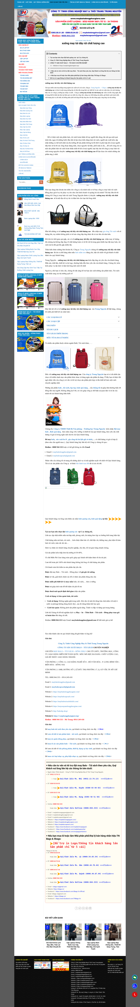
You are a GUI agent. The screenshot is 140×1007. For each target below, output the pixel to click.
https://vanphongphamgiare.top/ (66, 716)
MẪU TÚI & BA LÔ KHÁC (58, 338)
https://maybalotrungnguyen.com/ (65, 820)
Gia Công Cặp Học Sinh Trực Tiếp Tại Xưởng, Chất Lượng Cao (29, 269)
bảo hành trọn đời (82, 463)
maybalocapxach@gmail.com (64, 456)
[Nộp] (41, 182)
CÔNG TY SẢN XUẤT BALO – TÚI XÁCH (75, 647)
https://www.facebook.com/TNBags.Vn (68, 898)
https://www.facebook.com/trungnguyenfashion (71, 831)
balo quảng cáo (84, 519)
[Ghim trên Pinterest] (86, 908)
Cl (106, 734)
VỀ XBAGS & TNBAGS (25, 168)
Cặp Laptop (24, 58)
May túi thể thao (25, 151)
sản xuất (59, 439)
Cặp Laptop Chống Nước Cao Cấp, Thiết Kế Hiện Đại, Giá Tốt (28, 250)
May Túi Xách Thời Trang (27, 140)
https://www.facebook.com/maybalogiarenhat (70, 829)
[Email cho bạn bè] (83, 908)
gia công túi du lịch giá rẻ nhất (80, 439)
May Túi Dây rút (24, 146)
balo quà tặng (97, 519)
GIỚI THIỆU (29, 2)
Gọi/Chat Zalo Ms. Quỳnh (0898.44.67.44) (80, 874)
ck (109, 734)
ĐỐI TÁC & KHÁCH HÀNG (26, 165)
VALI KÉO (51, 325)
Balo (52, 432)
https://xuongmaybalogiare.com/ (85, 978)
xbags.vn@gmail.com (60, 887)
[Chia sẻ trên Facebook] (76, 908)
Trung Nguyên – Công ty (99, 87)
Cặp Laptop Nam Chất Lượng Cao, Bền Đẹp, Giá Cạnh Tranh (30, 257)
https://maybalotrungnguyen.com (86, 984)
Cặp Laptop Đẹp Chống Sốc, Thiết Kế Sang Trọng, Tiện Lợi (29, 263)
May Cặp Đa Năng (25, 132)
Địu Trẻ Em (23, 91)
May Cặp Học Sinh (25, 127)
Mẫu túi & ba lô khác (26, 72)
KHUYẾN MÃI (24, 162)
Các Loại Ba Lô (23, 45)
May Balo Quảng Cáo (26, 110)
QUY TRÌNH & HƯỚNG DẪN (41, 2)
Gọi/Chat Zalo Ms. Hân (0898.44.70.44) (79, 865)
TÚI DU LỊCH (52, 330)
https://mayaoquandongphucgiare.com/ (67, 706)
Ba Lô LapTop (24, 48)
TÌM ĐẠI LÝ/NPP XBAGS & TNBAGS (80, 2)
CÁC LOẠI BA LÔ (54, 317)
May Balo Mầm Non (26, 121)
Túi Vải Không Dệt (26, 78)
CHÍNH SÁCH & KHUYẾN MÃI (100, 2)
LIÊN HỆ (20, 6)
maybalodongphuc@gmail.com (64, 452)
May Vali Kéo (24, 135)
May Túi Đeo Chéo (25, 143)
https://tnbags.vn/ (60, 896)
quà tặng (57, 432)
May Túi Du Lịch (24, 138)
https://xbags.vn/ (59, 889)
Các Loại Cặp (23, 56)
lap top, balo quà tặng (79, 388)
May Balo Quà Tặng (26, 108)
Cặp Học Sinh (24, 61)
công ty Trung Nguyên (94, 374)
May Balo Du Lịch (25, 113)
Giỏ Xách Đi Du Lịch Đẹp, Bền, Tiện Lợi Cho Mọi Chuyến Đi (30, 244)
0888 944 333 (57, 804)
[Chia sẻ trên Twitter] (79, 908)
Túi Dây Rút (24, 89)
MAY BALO (58, 651)
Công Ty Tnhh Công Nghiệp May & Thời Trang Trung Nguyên (83, 643)
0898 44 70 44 (55, 861)
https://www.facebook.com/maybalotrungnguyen (71, 827)
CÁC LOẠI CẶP (53, 321)
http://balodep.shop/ (60, 711)
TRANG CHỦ (20, 2)
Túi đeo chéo (24, 75)
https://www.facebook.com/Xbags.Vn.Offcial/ (70, 891)
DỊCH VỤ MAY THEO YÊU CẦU (58, 2)
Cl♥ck (49, 751)
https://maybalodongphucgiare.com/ (66, 822)
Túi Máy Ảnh (24, 86)
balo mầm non (80, 252)
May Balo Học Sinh (25, 119)
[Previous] (44, 938)
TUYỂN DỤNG (113, 2)
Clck (105, 744)
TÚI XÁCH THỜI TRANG (57, 334)
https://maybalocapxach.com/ (63, 697)
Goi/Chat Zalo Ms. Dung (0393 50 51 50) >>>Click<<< (86, 797)
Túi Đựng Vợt (24, 83)
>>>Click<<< (105, 808)
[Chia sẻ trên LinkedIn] (90, 908)
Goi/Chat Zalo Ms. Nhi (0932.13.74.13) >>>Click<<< (86, 779)
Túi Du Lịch (22, 67)
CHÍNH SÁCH (24, 159)
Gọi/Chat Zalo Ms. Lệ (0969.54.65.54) (79, 857)
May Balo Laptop (25, 116)
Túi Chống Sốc (25, 81)
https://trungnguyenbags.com (85, 986)
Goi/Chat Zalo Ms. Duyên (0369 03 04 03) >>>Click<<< (87, 788)
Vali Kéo (21, 64)
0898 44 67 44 (55, 870)
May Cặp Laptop (25, 129)
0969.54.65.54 (55, 853)
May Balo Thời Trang (26, 124)
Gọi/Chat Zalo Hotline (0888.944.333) (79, 808)
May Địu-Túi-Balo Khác (26, 148)
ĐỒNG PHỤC (80, 651)
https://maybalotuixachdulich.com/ (65, 701)
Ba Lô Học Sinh (25, 50)
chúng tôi (96, 388)
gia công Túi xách (109, 231)
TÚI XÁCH (69, 651)
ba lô (65, 439)
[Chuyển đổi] (119, 317)
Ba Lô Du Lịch (24, 53)
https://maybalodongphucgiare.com (66, 692)
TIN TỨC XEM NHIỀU (25, 171)
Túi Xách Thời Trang (26, 70)
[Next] (121, 938)
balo (53, 439)
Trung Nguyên (85, 250)
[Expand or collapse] (119, 53)
